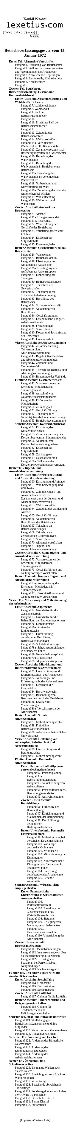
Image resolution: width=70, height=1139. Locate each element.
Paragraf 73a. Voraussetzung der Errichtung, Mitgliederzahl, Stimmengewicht (40, 587)
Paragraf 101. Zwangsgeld (42, 850)
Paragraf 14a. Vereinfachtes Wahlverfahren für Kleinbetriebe (40, 144)
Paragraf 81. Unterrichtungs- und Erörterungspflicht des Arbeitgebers (42, 673)
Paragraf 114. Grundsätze (36, 982)
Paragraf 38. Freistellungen (37, 325)
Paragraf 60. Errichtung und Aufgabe (43, 481)
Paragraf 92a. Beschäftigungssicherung (41, 778)
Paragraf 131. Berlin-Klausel (32, 1101)
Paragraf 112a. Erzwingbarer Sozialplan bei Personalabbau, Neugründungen (38, 963)
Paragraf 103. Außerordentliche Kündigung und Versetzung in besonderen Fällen (45, 864)
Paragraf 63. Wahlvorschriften (38, 505)
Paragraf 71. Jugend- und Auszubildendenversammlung (38, 547)
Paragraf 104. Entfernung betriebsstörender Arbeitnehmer (45, 872)
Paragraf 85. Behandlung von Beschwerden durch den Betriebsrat (42, 696)
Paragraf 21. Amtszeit (33, 213)
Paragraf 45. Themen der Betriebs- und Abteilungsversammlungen (44, 371)
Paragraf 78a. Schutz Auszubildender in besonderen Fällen (43, 649)
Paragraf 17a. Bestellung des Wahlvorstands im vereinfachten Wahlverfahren (40, 177)
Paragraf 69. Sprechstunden (37, 539)
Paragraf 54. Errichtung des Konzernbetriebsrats (37, 429)
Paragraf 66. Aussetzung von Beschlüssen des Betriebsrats (38, 520)
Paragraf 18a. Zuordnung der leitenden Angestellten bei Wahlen (43, 192)
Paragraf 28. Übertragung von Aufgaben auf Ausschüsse (38, 263)
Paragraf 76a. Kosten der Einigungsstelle (35, 629)
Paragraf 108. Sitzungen (41, 918)
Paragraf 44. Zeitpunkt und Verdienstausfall (37, 364)
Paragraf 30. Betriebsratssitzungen (41, 281)
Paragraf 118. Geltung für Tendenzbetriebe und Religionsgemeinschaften (36, 1010)
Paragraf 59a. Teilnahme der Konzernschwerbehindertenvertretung (43, 463)
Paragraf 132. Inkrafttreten (30, 1104)
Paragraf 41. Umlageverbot (37, 339)
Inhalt (18, 32)
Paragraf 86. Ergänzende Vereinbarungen (35, 703)
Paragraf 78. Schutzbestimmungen (41, 644)
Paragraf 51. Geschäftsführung (39, 410)
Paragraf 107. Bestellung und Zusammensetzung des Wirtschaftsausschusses (44, 912)
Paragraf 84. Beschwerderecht (38, 691)
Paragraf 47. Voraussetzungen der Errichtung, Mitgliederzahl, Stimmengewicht (40, 387)
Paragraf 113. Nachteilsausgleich (40, 969)
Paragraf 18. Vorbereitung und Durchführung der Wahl (39, 185)
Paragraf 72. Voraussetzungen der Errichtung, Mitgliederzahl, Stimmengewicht (40, 563)
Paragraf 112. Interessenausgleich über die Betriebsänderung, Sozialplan (43, 954)
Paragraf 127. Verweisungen (31, 1081)
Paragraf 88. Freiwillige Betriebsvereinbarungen (35, 727)
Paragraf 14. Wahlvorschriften (38, 139)
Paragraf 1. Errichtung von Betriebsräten (39, 64)
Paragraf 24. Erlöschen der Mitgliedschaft (36, 239)
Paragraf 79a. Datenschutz (36, 657)
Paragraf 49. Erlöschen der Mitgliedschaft (36, 402)
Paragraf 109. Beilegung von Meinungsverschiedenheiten (44, 923)
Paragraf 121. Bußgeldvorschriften (35, 1033)
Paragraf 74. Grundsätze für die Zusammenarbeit (39, 612)
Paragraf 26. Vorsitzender (36, 254)
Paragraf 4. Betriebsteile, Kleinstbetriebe (38, 78)
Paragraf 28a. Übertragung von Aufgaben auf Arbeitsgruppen (39, 269)
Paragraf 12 (28, 129)
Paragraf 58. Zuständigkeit (36, 454)
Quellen (29, 32)
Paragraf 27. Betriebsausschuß (39, 258)
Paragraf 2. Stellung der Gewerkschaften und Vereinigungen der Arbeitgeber (39, 70)
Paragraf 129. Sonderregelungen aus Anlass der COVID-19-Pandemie (40, 1093)
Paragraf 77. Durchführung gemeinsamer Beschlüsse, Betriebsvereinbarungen (37, 637)
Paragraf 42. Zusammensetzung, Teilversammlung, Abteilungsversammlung (40, 349)
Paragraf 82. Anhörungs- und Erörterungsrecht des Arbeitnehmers (42, 679)
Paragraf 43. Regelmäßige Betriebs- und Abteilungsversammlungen (42, 358)
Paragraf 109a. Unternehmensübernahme (42, 930)
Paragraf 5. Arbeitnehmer (30, 81)
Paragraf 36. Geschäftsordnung (39, 315)
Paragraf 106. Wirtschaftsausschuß (39, 903)
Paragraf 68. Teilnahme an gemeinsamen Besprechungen (38, 534)
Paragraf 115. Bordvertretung (38, 986)
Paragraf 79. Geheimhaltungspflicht (42, 654)
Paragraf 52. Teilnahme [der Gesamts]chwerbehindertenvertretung (43, 415)
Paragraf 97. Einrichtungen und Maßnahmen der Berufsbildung (45, 815)
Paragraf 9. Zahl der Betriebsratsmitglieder (33, 114)
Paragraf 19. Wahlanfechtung (38, 197)
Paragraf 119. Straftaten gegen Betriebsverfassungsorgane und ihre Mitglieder (36, 1024)
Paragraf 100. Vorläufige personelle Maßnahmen (41, 845)
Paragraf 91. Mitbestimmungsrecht (41, 756)
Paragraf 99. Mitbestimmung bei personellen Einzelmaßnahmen (46, 839)
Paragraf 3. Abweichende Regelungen (37, 75)
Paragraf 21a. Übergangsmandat (40, 217)
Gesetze (41, 18)
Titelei (7, 32)
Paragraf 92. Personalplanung (44, 772)
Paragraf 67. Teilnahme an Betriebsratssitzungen (36, 527)
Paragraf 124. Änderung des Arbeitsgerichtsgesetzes (31, 1055)
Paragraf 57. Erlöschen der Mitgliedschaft (36, 449)
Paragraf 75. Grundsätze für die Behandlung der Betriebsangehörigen (43, 618)
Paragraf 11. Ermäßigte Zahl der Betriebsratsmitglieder (40, 124)
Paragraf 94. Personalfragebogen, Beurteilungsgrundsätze (46, 791)
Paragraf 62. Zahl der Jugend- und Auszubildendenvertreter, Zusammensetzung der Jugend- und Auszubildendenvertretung (42, 496)
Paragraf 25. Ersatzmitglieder (38, 244)
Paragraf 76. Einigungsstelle (37, 623)
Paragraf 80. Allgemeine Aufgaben (41, 661)
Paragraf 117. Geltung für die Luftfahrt (43, 996)
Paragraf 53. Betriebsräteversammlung (43, 420)
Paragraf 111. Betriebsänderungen (41, 949)
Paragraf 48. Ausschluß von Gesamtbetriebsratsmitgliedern (38, 395)
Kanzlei (28, 18)
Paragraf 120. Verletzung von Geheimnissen (41, 1030)
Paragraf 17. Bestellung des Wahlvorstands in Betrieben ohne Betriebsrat (40, 166)
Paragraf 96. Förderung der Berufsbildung (43, 808)
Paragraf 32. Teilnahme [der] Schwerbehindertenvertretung (38, 293)
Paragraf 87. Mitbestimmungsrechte (42, 722)
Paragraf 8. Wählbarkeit (35, 108)
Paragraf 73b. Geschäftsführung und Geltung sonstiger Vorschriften (42, 595)
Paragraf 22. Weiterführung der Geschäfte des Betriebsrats (39, 225)
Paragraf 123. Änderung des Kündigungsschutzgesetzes (31, 1049)
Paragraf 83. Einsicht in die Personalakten (37, 686)
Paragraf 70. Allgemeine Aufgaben (41, 542)
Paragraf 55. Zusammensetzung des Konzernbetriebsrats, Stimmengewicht (43, 435)
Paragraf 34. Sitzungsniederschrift (41, 305)
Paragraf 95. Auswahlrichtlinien (45, 796)
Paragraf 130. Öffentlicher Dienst (34, 1098)
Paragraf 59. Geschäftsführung (39, 457)
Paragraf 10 (28, 119)
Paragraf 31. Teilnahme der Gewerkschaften (37, 286)
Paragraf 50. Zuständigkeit (36, 407)
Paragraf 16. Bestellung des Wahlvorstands (37, 158)
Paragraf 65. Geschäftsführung (39, 515)
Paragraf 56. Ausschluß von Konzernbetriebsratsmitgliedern (39, 442)
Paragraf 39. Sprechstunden (37, 329)
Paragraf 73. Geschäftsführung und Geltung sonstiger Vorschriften (41, 571)
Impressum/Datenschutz (35, 1120)
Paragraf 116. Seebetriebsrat (37, 989)
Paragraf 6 (21, 85)
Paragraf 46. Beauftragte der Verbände (43, 376)
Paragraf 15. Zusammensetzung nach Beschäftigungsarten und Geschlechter (43, 151)
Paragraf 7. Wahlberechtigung (38, 105)
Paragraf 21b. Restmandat (36, 220)
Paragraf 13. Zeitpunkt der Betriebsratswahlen (36, 134)
